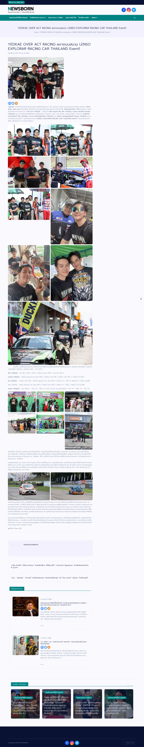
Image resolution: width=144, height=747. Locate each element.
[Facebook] (9, 103)
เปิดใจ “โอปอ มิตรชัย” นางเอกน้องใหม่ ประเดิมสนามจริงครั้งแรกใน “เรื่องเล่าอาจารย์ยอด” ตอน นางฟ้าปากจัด (87, 708)
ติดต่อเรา (94, 17)
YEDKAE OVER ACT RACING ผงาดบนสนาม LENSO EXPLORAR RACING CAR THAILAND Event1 (75, 32)
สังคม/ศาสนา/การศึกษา (55, 17)
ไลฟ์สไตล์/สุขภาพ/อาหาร (38, 17)
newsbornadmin (31, 544)
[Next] (131, 684)
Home (36, 32)
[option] (25, 704)
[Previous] (128, 684)
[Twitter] (12, 103)
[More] (16, 103)
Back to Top (130, 742)
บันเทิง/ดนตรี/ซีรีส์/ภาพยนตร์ (18, 17)
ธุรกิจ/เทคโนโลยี (71, 17)
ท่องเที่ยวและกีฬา (84, 17)
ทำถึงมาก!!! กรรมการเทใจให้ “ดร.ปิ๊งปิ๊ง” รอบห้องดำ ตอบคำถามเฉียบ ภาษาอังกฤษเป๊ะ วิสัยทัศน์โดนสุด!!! (118, 708)
